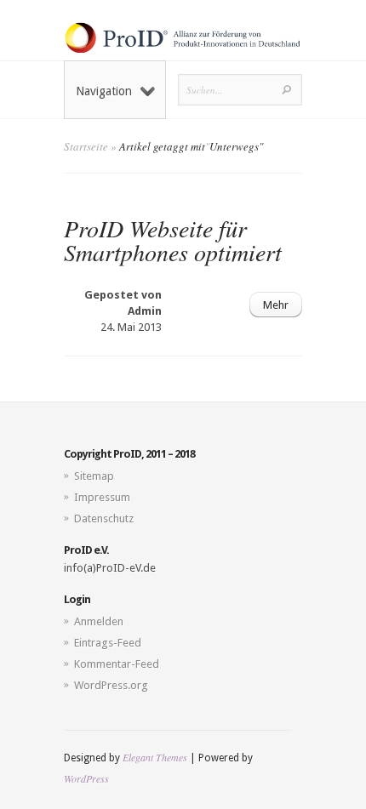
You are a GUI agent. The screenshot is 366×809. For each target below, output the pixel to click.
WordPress (86, 778)
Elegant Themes (155, 757)
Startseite (86, 146)
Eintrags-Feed (107, 642)
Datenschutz (104, 518)
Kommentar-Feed (116, 664)
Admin (145, 311)
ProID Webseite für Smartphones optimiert (173, 240)
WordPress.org (111, 685)
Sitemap (94, 476)
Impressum (102, 497)
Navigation (104, 91)
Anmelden (98, 621)
